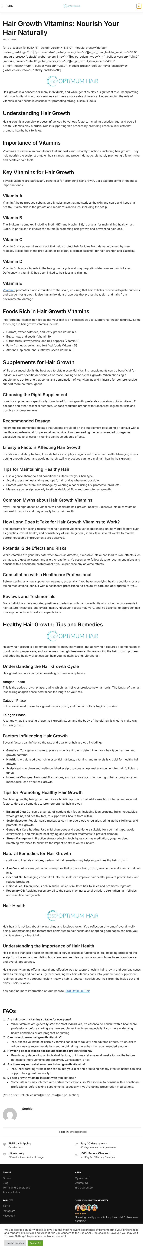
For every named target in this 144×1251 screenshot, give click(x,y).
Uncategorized (78, 1131)
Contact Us (82, 1182)
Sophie (27, 1108)
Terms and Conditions (16, 1187)
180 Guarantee (84, 1187)
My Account (82, 1178)
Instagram (9, 1210)
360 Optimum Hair (78, 991)
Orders (7, 1178)
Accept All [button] (35, 1243)
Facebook (9, 1215)
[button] (138, 6)
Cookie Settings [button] (15, 1243)
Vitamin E (9, 290)
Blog (5, 1182)
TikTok (7, 1206)
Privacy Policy (11, 1192)
